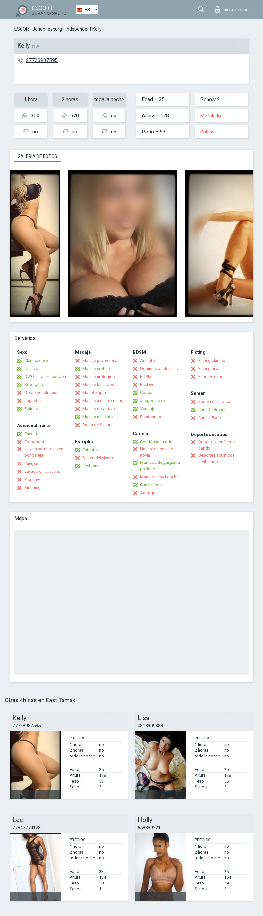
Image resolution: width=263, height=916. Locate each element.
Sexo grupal (35, 384)
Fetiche (31, 408)
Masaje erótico (96, 368)
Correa (146, 392)
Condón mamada (156, 441)
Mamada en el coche (159, 476)
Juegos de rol (153, 400)
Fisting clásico (211, 360)
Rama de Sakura (97, 424)
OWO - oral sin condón (45, 376)
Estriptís (90, 449)
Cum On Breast (211, 409)
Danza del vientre (98, 457)
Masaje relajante (97, 416)
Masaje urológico (98, 376)
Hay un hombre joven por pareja (43, 452)
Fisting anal (208, 368)
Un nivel (31, 368)
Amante (147, 360)
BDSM (146, 376)
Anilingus (148, 492)
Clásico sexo (36, 360)
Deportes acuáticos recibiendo (216, 458)
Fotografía (34, 441)
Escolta (31, 433)
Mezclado (210, 116)
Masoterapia (94, 392)
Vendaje (147, 408)
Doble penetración (41, 392)
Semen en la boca (214, 401)
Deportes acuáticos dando (216, 445)
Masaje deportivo (98, 408)
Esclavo (147, 384)
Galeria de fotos (37, 156)
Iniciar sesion (236, 9)
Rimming (32, 487)
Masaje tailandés (98, 384)
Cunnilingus (151, 484)
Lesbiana (90, 465)
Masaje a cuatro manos (104, 400)
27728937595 (42, 60)
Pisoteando (150, 416)
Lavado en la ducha (42, 471)
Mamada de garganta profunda (160, 465)
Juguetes (33, 400)
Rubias (207, 132)
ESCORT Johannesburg (38, 29)
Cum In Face (209, 417)
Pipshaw (32, 479)
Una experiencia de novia (157, 452)
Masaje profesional (100, 360)
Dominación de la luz (159, 368)
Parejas (31, 463)
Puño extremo (211, 376)
